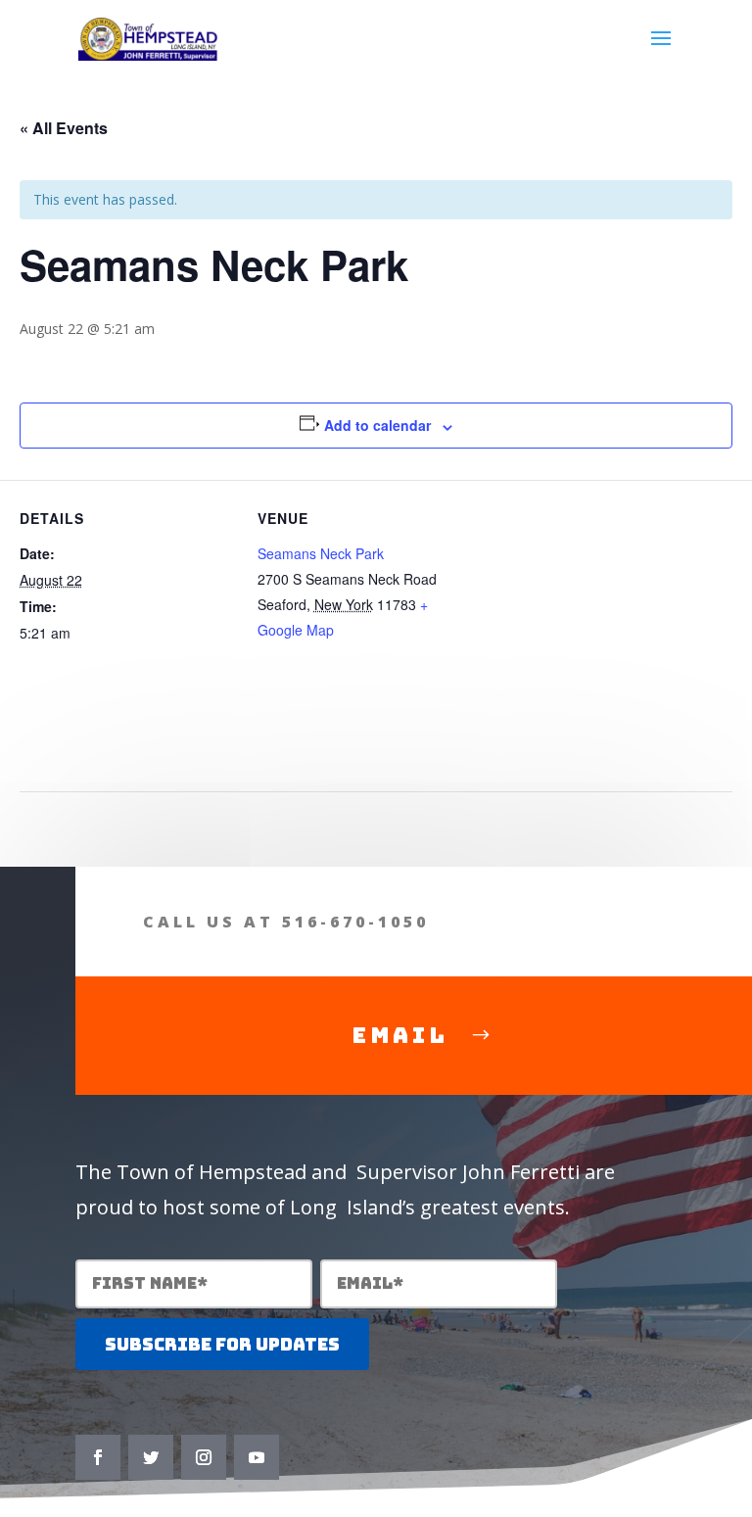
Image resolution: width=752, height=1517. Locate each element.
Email (400, 1035)
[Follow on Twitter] (150, 1457)
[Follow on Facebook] (97, 1457)
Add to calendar (377, 425)
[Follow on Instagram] (203, 1457)
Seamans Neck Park (321, 553)
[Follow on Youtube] (256, 1457)
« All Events (64, 128)
